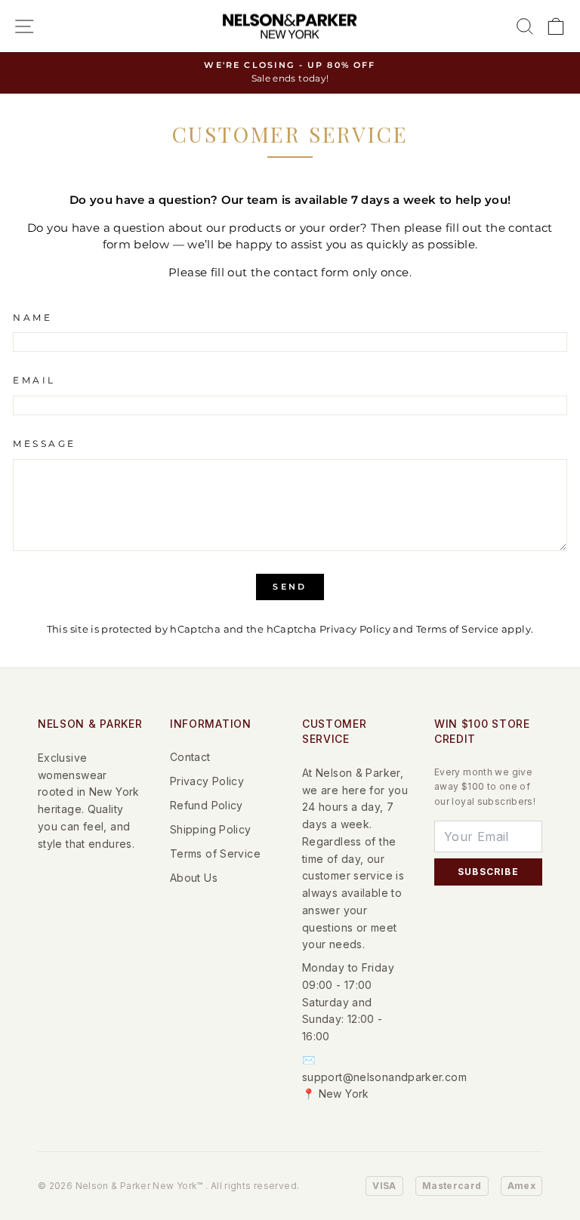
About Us (194, 877)
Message (44, 444)
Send (290, 586)
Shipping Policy (210, 829)
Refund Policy (206, 805)
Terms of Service (457, 629)
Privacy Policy (354, 629)
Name (32, 318)
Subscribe (488, 871)
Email (34, 380)
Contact (190, 756)
